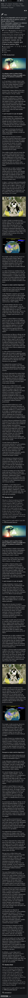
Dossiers (9, 5)
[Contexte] (19, 46)
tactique (8, 47)
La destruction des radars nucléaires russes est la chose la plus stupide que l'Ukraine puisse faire (12, 41)
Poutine (5, 52)
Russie (5, 50)
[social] (15, 46)
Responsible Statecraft (11, 522)
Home (2, 3)
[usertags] (17, 46)
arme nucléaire (7, 46)
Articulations (16, 3)
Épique (21, 3)
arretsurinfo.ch (13, 30)
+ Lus (13, 5)
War (5, 15)
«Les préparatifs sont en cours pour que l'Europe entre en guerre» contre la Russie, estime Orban (14, 19)
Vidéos (22, 5)
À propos (11, 7)
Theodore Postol (10, 55)
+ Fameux (17, 5)
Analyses (10, 3)
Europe (5, 49)
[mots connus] (21, 46)
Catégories (3, 5)
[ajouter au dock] (23, 46)
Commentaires (4, 7)
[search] (11, 1)
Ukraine (8, 50)
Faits (6, 3)
